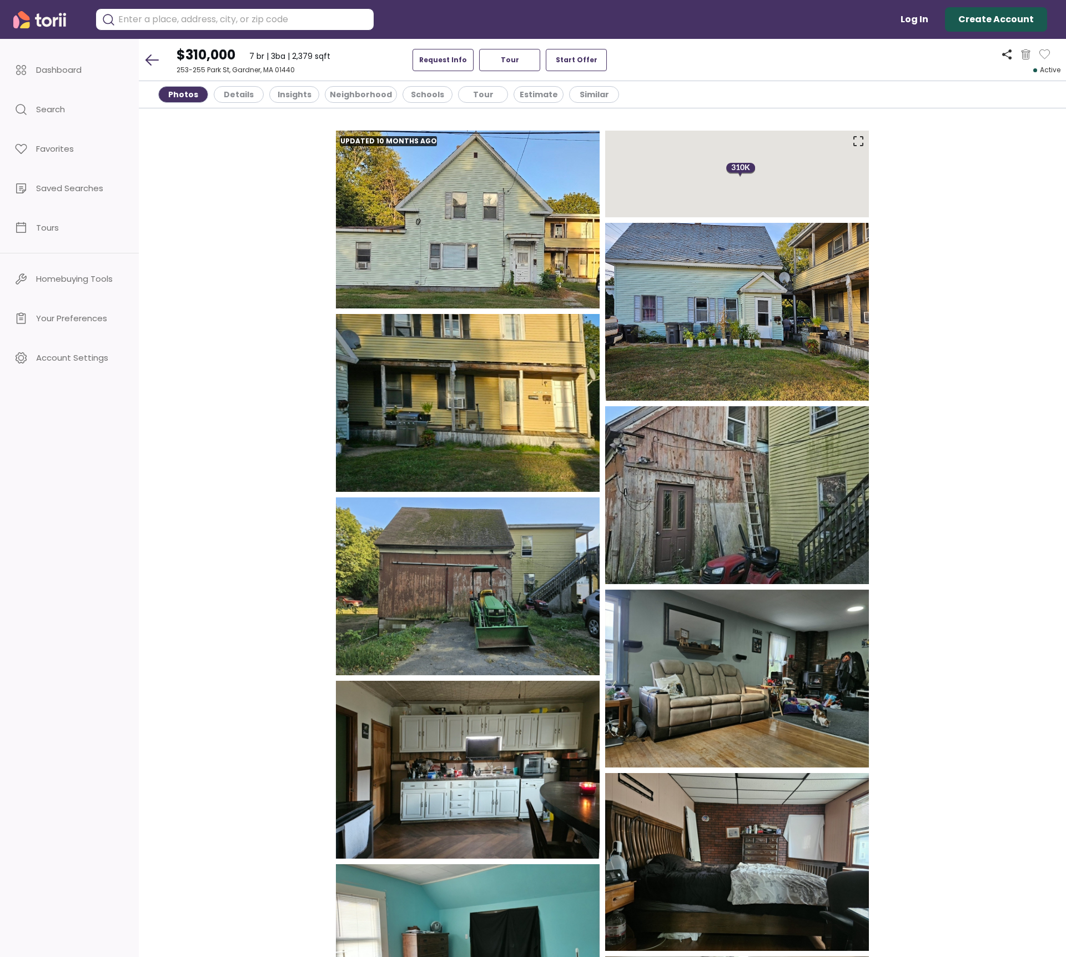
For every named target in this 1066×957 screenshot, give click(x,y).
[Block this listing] (1025, 54)
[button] (69, 70)
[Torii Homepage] (47, 19)
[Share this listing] (1007, 54)
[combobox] (243, 19)
